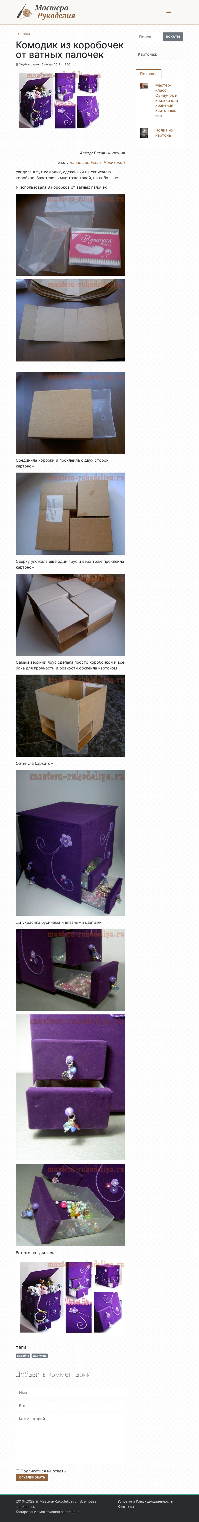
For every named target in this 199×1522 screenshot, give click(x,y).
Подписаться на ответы (43, 1471)
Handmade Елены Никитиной (97, 162)
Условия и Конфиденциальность (145, 1501)
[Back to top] (190, 1513)
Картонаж (147, 54)
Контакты (126, 1506)
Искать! (173, 36)
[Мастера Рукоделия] (46, 12)
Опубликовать (32, 1477)
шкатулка (40, 1355)
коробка (23, 1355)
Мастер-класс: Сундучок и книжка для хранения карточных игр (166, 100)
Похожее (149, 73)
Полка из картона (164, 133)
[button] (168, 12)
